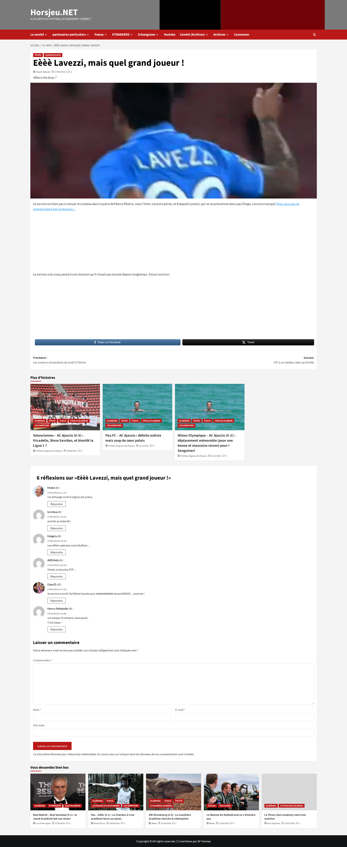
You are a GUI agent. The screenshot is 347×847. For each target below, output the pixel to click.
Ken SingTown (273, 823)
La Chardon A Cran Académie (106, 805)
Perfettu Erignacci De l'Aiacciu (49, 450)
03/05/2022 (72, 450)
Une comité (225, 805)
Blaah (154, 823)
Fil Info (38, 55)
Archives (219, 34)
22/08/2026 (166, 823)
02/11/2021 (144, 445)
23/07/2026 (289, 823)
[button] (314, 34)
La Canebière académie (161, 805)
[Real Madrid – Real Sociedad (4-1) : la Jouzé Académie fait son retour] (57, 792)
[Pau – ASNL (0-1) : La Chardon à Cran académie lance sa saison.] (115, 792)
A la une (211, 805)
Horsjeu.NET (54, 12)
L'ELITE (178, 800)
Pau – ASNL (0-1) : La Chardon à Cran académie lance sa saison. (112, 817)
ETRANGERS (120, 34)
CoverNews (184, 841)
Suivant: (294, 360)
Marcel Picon (99, 823)
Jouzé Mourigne (43, 823)
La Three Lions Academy (291, 805)
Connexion (241, 34)
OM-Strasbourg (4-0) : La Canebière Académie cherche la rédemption (170, 817)
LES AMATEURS (42, 425)
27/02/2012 (60, 71)
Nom (37, 709)
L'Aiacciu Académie (79, 420)
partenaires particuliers (69, 34)
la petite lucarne (53, 55)
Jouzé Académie (72, 805)
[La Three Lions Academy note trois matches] (289, 792)
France (99, 34)
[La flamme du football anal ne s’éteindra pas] (231, 792)
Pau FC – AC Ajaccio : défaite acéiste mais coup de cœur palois (133, 438)
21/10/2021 (216, 456)
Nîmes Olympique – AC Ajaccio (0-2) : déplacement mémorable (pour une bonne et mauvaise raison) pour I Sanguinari (206, 443)
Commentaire (42, 660)
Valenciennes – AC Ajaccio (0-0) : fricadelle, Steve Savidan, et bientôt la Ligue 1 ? (63, 440)
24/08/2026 (115, 823)
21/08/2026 (224, 823)
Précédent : (59, 360)
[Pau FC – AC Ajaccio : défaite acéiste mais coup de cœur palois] (137, 407)
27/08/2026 (60, 823)
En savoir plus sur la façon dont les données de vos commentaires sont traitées (145, 754)
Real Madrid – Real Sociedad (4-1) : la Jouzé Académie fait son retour (55, 817)
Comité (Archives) (192, 34)
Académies (40, 420)
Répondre (56, 504)
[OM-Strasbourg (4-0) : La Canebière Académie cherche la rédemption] (173, 792)
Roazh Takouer (43, 71)
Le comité (37, 34)
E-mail (180, 709)
